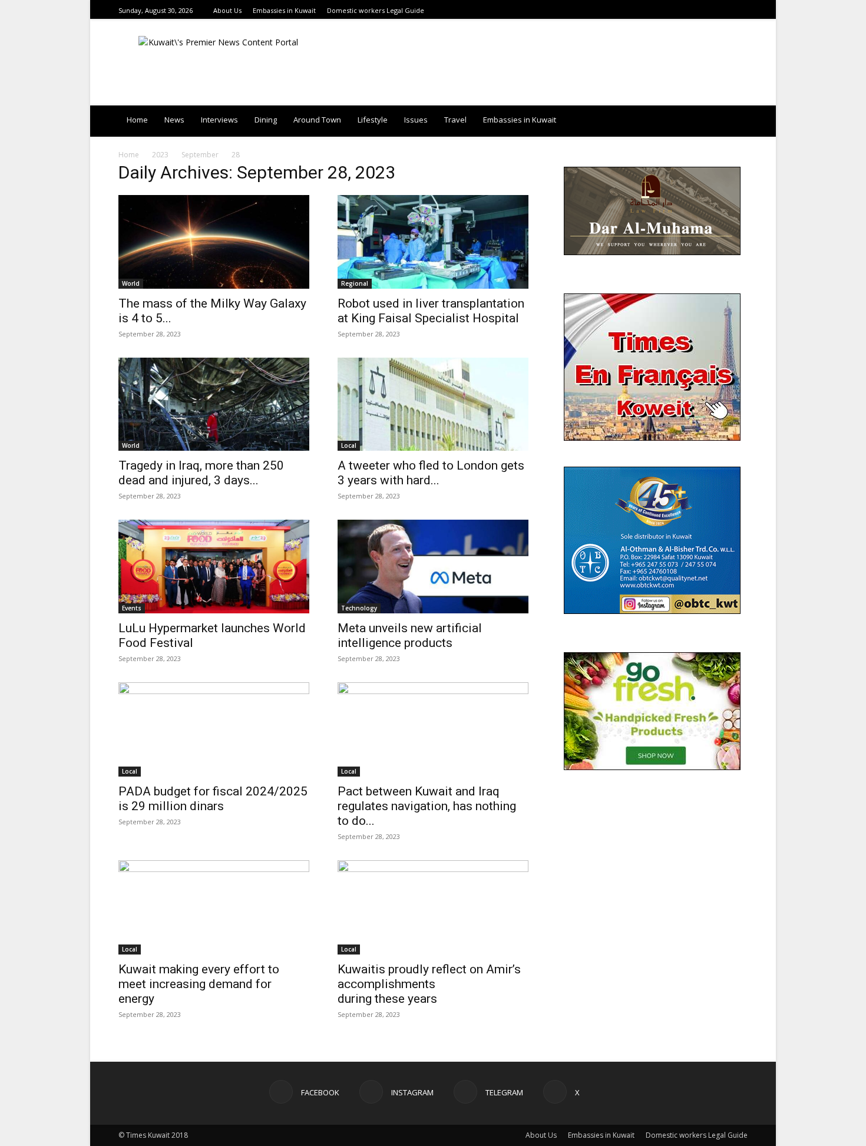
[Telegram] (726, 10)
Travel (455, 119)
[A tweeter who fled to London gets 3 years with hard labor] (433, 404)
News (174, 119)
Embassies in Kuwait (284, 10)
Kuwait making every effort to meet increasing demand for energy (198, 984)
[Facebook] (696, 10)
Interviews (219, 119)
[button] (733, 120)
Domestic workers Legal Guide (375, 10)
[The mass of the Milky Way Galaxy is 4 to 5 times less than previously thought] (213, 242)
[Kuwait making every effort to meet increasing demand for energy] (213, 907)
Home (137, 119)
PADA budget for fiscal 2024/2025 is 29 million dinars (213, 798)
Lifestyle (373, 119)
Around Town (317, 119)
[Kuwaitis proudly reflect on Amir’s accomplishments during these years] (433, 907)
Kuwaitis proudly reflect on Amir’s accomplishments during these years (429, 984)
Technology (359, 608)
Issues (416, 119)
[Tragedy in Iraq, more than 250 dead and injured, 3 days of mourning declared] (213, 404)
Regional (354, 283)
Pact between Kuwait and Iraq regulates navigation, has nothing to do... (427, 806)
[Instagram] (711, 10)
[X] (741, 10)
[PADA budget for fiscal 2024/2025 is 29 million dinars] (213, 729)
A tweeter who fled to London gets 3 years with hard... (431, 472)
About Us (227, 10)
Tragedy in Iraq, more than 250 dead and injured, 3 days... (201, 472)
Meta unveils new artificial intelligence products (410, 635)
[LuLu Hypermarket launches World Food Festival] (213, 566)
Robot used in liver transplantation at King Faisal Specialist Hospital (431, 310)
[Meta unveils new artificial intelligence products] (433, 566)
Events (131, 608)
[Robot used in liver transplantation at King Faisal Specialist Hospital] (433, 242)
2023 (160, 155)
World (131, 283)
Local (348, 445)
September (200, 155)
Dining (265, 119)
